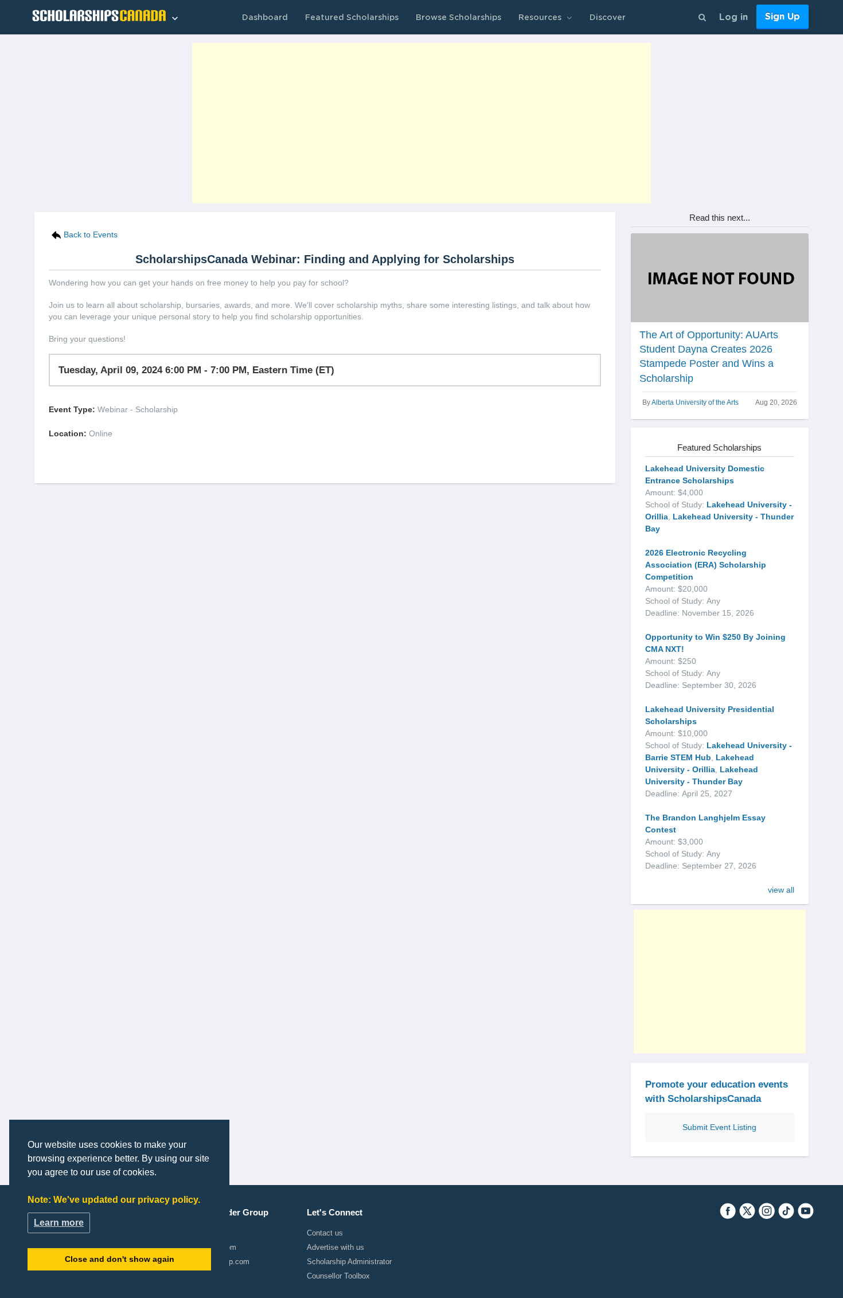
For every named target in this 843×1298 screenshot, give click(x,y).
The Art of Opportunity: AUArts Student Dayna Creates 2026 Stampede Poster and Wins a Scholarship (708, 356)
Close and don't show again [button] (119, 1259)
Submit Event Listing (719, 1127)
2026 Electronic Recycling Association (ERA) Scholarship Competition (705, 564)
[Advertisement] (421, 123)
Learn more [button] (59, 1222)
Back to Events (91, 234)
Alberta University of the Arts (695, 402)
